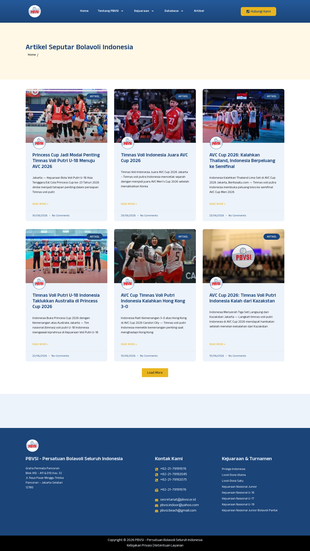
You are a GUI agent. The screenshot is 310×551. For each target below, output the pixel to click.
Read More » (40, 204)
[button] (155, 372)
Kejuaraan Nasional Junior (239, 487)
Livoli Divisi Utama (234, 475)
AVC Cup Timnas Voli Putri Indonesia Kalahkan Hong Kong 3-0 (153, 301)
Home (84, 11)
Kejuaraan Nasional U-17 (238, 499)
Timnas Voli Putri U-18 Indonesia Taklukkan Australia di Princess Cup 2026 (66, 301)
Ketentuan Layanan (168, 546)
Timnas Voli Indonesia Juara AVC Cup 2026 (154, 158)
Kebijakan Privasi (139, 546)
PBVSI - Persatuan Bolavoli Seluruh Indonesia (74, 459)
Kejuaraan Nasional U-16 (238, 493)
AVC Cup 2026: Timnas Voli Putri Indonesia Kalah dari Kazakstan (242, 298)
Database (172, 11)
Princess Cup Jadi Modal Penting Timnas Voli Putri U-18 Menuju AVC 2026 (66, 161)
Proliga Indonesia (233, 469)
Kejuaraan (141, 11)
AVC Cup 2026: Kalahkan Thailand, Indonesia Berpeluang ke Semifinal (242, 161)
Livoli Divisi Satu (233, 481)
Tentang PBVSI (108, 11)
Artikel (199, 11)
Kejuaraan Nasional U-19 (238, 505)
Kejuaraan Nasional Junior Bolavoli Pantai (250, 511)
